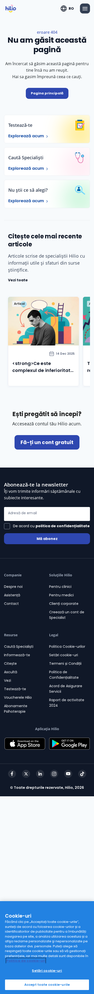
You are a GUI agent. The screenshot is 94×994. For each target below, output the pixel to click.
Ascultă (10, 671)
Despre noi (13, 586)
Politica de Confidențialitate (64, 674)
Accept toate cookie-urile (47, 984)
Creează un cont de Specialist (66, 615)
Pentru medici (61, 595)
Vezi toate (18, 280)
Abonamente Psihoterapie (15, 708)
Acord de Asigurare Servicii (65, 688)
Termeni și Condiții (65, 663)
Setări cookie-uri (63, 655)
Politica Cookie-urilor (67, 646)
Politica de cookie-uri (25, 960)
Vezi (7, 680)
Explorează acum (26, 136)
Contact (11, 603)
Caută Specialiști (18, 646)
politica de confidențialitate (63, 525)
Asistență (12, 595)
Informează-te (17, 655)
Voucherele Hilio (18, 697)
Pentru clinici (60, 586)
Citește (10, 663)
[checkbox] (47, 526)
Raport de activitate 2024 (66, 702)
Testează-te (15, 688)
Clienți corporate (63, 603)
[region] (47, 947)
